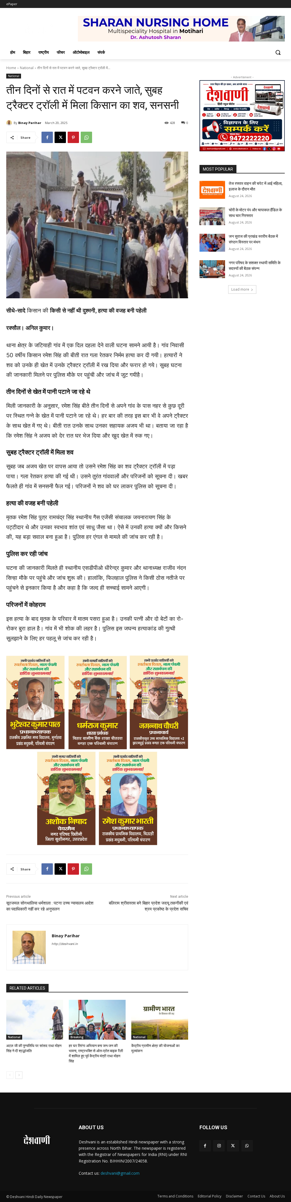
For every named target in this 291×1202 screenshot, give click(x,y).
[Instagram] (219, 1145)
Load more (240, 289)
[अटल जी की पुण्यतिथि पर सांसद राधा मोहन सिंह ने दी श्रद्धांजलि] (34, 1020)
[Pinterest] (73, 137)
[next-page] (18, 1075)
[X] (60, 137)
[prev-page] (9, 1075)
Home (11, 67)
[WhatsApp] (86, 137)
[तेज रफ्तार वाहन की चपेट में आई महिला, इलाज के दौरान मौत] (212, 190)
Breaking (77, 1037)
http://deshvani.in (65, 944)
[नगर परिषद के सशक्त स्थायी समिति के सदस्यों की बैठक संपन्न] (212, 269)
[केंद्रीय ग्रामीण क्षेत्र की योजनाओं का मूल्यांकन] (159, 1020)
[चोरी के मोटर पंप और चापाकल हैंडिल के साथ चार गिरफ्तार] (212, 216)
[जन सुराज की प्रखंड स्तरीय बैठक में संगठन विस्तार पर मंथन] (212, 243)
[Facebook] (47, 137)
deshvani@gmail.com (120, 1173)
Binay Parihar (29, 123)
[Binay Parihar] (10, 123)
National (27, 67)
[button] (278, 52)
